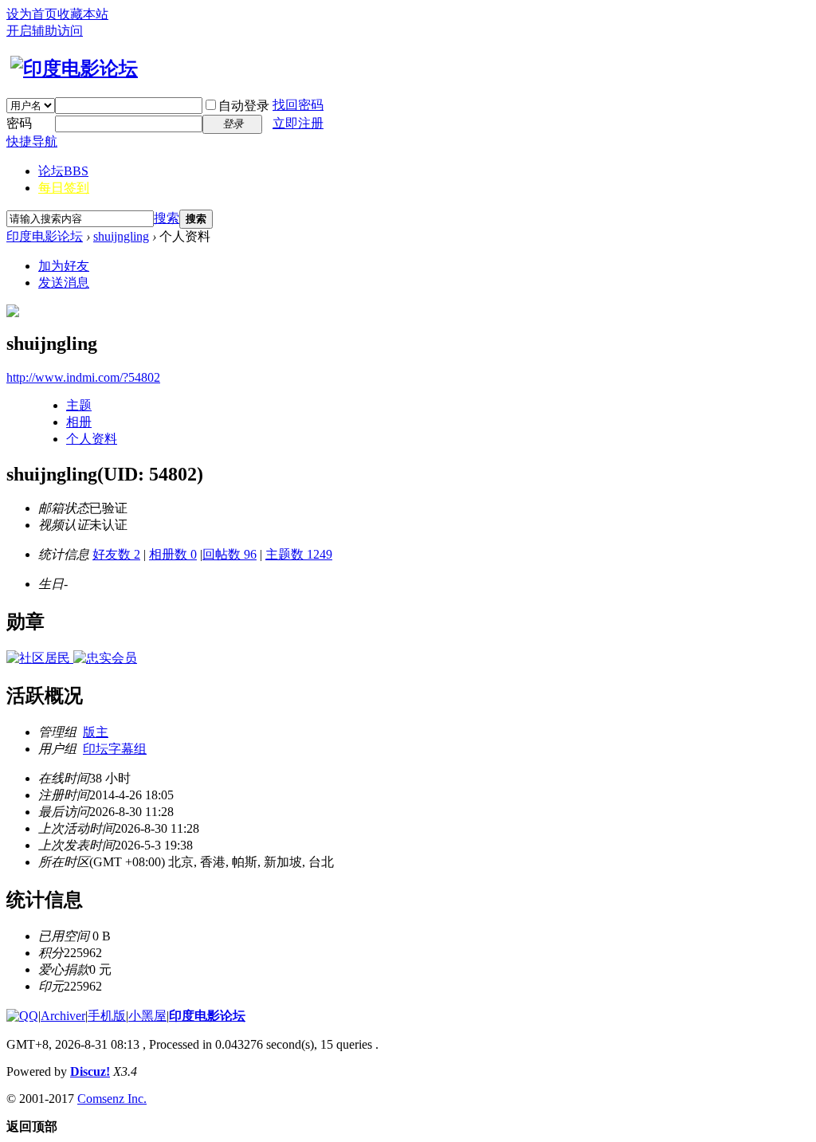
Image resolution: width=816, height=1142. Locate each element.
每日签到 (63, 187)
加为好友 (63, 266)
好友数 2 (116, 554)
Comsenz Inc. (112, 1098)
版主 (95, 732)
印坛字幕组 (115, 748)
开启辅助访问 (44, 30)
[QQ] (22, 1015)
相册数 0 (173, 554)
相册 (79, 422)
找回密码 (298, 105)
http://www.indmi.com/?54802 (83, 377)
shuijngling (121, 236)
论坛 (63, 171)
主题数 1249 (298, 554)
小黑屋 (147, 1015)
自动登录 (243, 105)
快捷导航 (31, 141)
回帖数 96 (229, 554)
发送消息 (63, 282)
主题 (79, 405)
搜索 (166, 218)
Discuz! (90, 1071)
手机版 (107, 1015)
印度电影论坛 (44, 236)
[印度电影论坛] (72, 68)
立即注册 (298, 123)
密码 (19, 123)
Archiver (63, 1015)
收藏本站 (82, 14)
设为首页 (31, 14)
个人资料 (91, 438)
